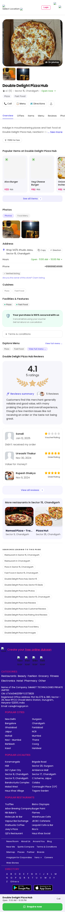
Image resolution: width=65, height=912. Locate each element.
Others (14, 881)
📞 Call (8, 103)
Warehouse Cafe (41, 816)
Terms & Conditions (47, 846)
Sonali (20, 434)
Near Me (10, 846)
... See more (55, 132)
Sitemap (10, 852)
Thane (35, 739)
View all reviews (30, 490)
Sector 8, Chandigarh (16, 774)
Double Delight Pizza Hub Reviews (20, 602)
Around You (39, 841)
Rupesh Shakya (25, 473)
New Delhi (10, 719)
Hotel (19, 680)
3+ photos (53, 62)
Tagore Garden (40, 790)
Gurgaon (37, 719)
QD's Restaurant (14, 833)
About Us (25, 841)
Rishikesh (10, 744)
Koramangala (12, 761)
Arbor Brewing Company (18, 808)
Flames (36, 812)
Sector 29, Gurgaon (42, 765)
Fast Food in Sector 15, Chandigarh (21, 573)
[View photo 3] (23, 74)
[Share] (51, 104)
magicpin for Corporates (19, 857)
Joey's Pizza (11, 829)
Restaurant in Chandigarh (17, 561)
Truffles (9, 804)
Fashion (32, 676)
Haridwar (36, 748)
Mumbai (36, 735)
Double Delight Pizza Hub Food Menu (22, 626)
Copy (43, 250)
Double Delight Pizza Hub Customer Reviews (25, 608)
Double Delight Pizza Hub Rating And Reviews (26, 614)
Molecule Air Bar (13, 816)
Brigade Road (39, 761)
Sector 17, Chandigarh (44, 774)
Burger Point (38, 808)
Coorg (35, 744)
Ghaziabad (11, 727)
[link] (15, 174)
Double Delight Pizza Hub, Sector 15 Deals (24, 584)
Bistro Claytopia (40, 804)
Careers (48, 857)
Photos (8, 215)
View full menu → (53, 343)
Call (58, 898)
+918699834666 (53, 266)
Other (42, 680)
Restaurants (8, 676)
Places (21, 852)
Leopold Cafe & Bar (42, 825)
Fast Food (19, 290)
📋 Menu (21, 103)
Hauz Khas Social (41, 833)
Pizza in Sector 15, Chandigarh (19, 567)
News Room (12, 841)
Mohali (8, 735)
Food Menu (23, 215)
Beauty (22, 676)
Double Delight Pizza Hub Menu (19, 620)
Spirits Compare (26, 846)
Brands (40, 852)
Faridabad (37, 727)
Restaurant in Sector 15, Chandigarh (22, 555)
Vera (36, 857)
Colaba (36, 782)
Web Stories (12, 862)
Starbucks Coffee (14, 825)
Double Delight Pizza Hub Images (20, 632)
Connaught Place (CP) (44, 786)
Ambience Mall (40, 770)
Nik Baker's (10, 812)
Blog (49, 841)
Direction (57, 250)
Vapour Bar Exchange (16, 821)
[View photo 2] (9, 74)
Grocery (43, 676)
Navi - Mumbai (13, 739)
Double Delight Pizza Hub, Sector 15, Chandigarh (27, 596)
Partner (31, 852)
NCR (34, 731)
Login (46, 7)
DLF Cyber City (13, 770)
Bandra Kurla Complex (17, 782)
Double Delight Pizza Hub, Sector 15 (21, 579)
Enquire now (34, 906)
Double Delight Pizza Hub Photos (20, 590)
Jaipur (8, 731)
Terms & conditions (19, 334)
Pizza (7, 290)
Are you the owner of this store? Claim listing (24, 278)
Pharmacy (30, 680)
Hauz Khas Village (14, 790)
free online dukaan (38, 650)
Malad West (11, 786)
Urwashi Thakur (26, 453)
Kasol (8, 748)
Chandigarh (38, 723)
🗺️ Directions (37, 103)
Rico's (35, 829)
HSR (7, 765)
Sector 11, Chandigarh (16, 778)
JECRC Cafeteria (41, 821)
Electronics (8, 680)
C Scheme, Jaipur (41, 778)
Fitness (54, 676)
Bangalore (10, 723)
